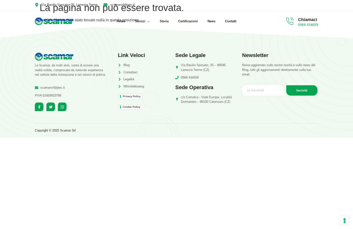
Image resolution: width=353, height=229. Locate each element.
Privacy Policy (131, 96)
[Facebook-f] (39, 107)
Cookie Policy (131, 107)
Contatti (231, 21)
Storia (164, 21)
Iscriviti (301, 90)
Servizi (140, 21)
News (211, 21)
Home (121, 21)
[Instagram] (62, 107)
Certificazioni (188, 21)
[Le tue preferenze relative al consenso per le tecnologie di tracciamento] (344, 220)
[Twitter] (50, 107)
